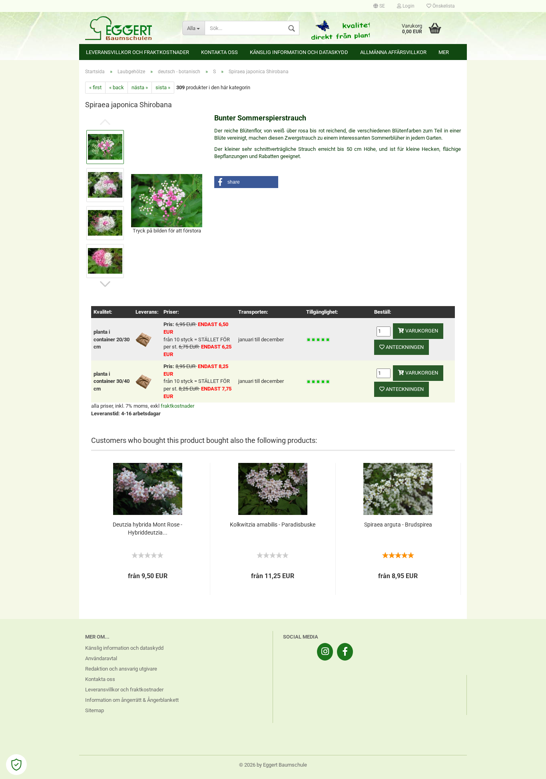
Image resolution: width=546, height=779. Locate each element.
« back (116, 87)
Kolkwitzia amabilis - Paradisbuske (272, 524)
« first (95, 87)
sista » (162, 87)
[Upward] (524, 767)
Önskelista (443, 6)
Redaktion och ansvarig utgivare (121, 669)
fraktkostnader (177, 406)
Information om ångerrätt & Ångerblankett (132, 700)
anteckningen (404, 347)
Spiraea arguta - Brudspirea (398, 524)
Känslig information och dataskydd (299, 52)
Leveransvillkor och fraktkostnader (137, 52)
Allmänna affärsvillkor (393, 52)
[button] (246, 182)
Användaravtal (101, 658)
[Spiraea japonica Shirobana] (166, 200)
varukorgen (421, 331)
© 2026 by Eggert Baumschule (273, 765)
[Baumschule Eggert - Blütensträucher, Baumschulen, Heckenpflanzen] (127, 28)
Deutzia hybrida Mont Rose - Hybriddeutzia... (147, 528)
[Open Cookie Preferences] (16, 764)
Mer (443, 52)
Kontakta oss (219, 52)
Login (407, 6)
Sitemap (94, 710)
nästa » (140, 87)
